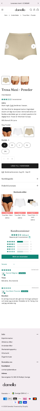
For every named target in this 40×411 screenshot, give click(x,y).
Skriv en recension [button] (20, 257)
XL (27, 145)
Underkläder (15, 15)
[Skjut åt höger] (33, 46)
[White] (18, 132)
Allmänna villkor (7, 342)
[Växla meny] (2, 10)
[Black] (7, 132)
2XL (5, 151)
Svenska (5, 393)
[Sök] (31, 10)
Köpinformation (7, 338)
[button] (6, 99)
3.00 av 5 (25, 235)
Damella (10, 406)
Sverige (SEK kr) (21, 393)
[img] (6, 270)
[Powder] (29, 132)
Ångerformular (7, 357)
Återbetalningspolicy (9, 349)
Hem (5, 15)
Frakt (12, 105)
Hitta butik (5, 353)
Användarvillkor (7, 346)
